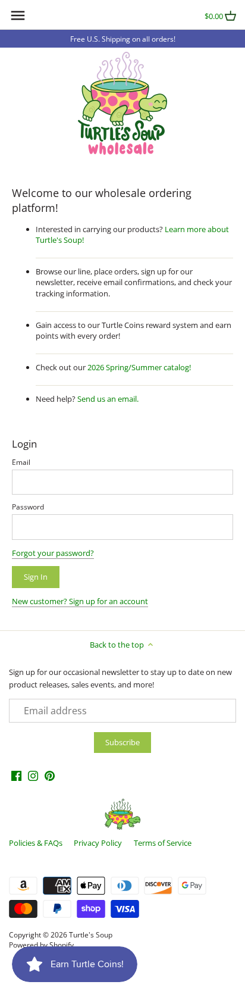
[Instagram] (33, 775)
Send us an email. (108, 398)
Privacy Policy (98, 842)
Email (21, 462)
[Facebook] (16, 775)
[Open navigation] (18, 15)
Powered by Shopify (41, 944)
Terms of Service (162, 842)
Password (28, 506)
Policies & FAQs (35, 842)
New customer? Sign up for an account (80, 601)
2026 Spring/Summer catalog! (139, 367)
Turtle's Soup (90, 934)
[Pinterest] (50, 775)
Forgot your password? (53, 553)
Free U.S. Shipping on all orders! (122, 38)
